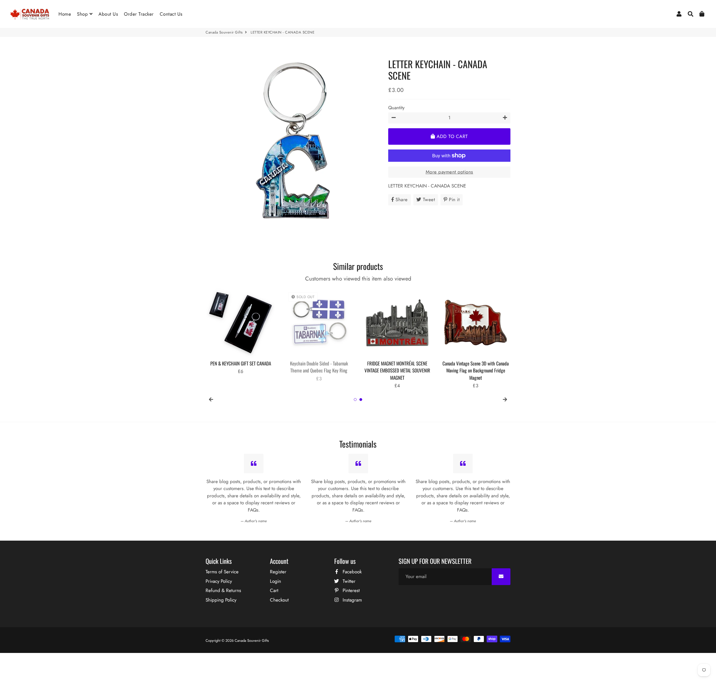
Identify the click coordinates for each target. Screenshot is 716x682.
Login (275, 581)
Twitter (348, 581)
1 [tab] (355, 399)
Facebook (351, 571)
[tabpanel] (240, 331)
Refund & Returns (223, 590)
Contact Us (171, 14)
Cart (274, 590)
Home (64, 14)
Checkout (279, 600)
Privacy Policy (219, 581)
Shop (83, 14)
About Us (108, 14)
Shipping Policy (221, 600)
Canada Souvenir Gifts (224, 32)
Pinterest (350, 590)
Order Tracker (139, 14)
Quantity (396, 107)
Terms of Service (222, 571)
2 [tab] (360, 399)
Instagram (351, 600)
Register (278, 571)
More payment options (449, 171)
